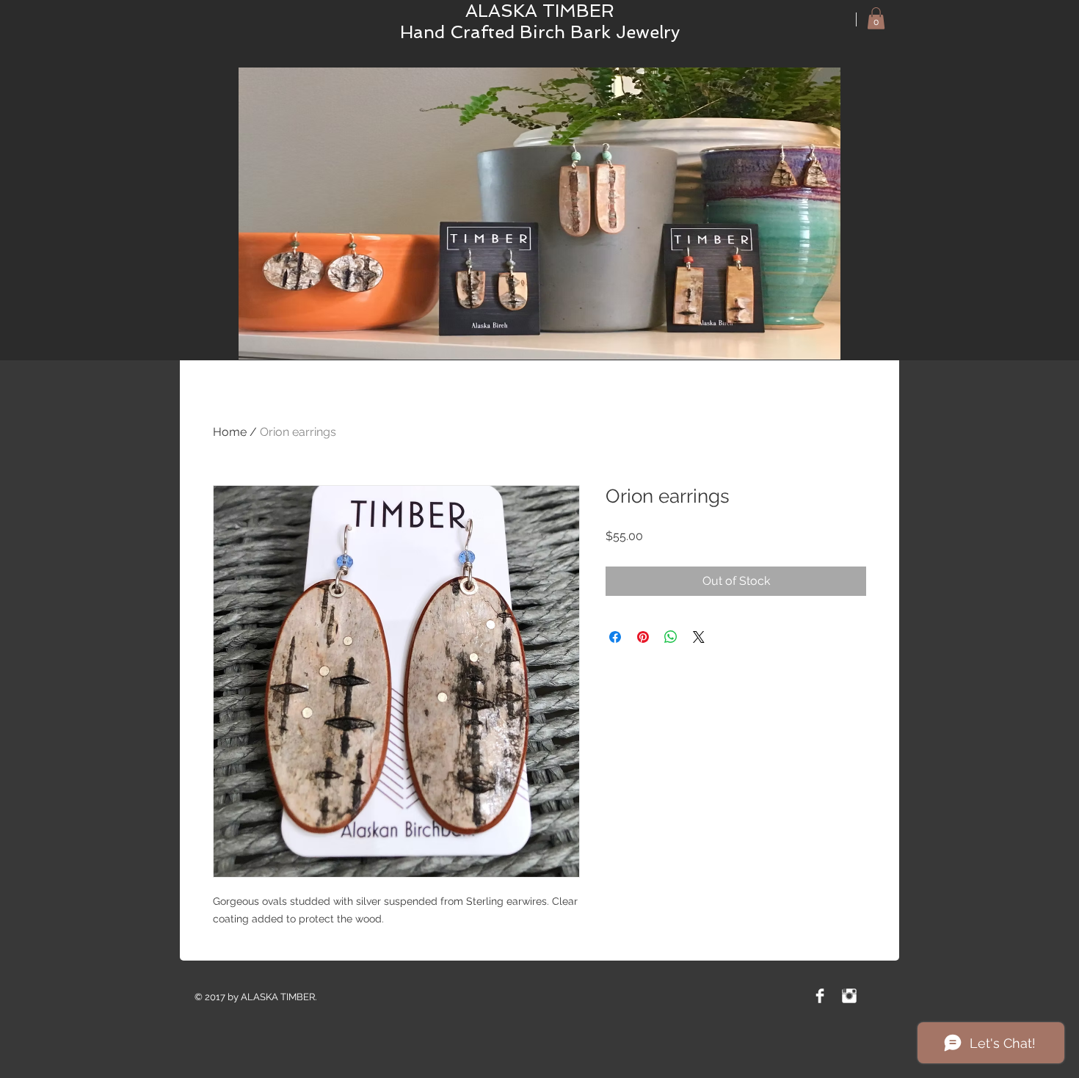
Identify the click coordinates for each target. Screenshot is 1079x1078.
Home (230, 432)
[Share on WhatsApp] (671, 637)
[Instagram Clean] (849, 995)
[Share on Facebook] (615, 637)
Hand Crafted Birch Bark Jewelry (540, 32)
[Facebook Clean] (820, 995)
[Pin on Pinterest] (643, 637)
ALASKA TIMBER (539, 10)
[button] (876, 18)
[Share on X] (699, 637)
